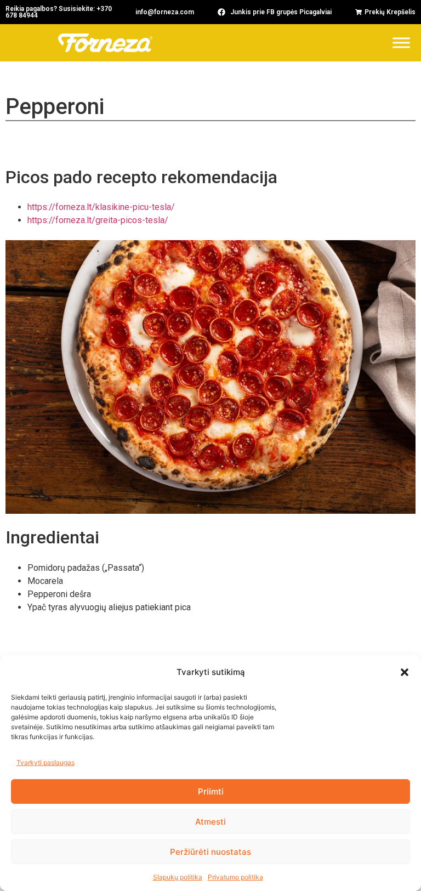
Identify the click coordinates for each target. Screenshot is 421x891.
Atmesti (210, 821)
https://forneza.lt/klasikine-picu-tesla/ (101, 207)
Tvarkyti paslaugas (45, 762)
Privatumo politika (235, 877)
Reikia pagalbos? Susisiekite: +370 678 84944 (58, 12)
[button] (404, 672)
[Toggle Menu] (401, 42)
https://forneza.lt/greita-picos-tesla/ (97, 220)
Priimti (211, 791)
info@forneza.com (164, 12)
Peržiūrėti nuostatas (210, 852)
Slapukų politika (177, 877)
